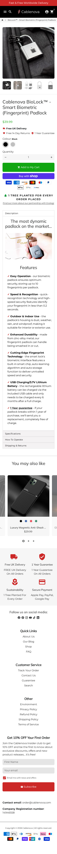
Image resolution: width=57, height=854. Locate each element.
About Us (29, 636)
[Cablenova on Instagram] (26, 617)
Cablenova (27, 828)
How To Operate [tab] (14, 439)
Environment (28, 704)
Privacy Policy (28, 709)
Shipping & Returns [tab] (15, 445)
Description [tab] (11, 213)
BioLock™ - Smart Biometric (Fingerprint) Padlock (32, 20)
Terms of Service (28, 724)
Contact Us (29, 675)
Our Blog (28, 641)
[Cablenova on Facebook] (19, 617)
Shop (28, 646)
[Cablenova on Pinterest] (23, 617)
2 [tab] (28, 541)
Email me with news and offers (21, 778)
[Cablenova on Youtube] (30, 617)
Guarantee (28, 680)
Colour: (10, 138)
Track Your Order (28, 670)
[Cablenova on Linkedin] (38, 617)
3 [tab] (33, 541)
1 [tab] (23, 541)
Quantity (8, 151)
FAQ (28, 651)
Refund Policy (28, 714)
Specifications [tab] (13, 433)
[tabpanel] (28, 323)
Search (28, 685)
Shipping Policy (28, 719)
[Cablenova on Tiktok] (34, 617)
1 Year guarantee (21, 408)
